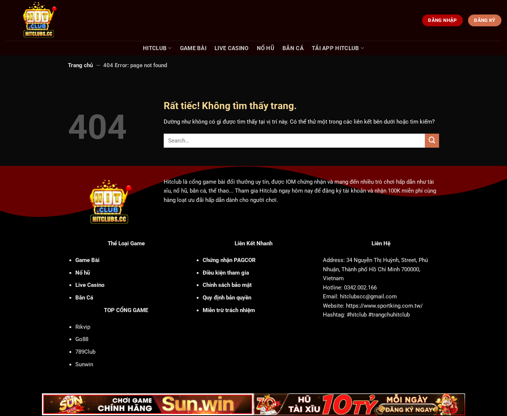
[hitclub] (52, 20)
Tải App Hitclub (335, 48)
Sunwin (84, 364)
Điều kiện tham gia (226, 272)
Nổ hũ (266, 48)
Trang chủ (80, 65)
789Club (85, 351)
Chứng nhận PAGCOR (229, 260)
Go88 (81, 339)
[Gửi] (432, 141)
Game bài (193, 48)
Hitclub (155, 48)
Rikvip (82, 327)
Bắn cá (293, 48)
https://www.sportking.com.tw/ (384, 305)
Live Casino (231, 48)
